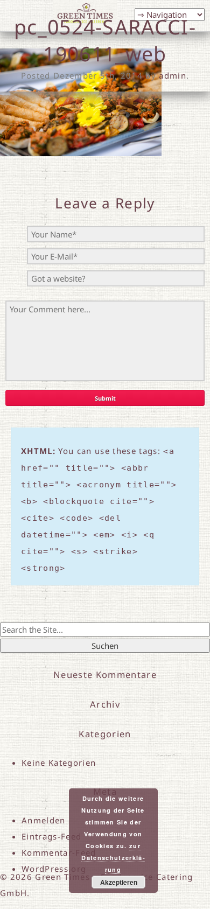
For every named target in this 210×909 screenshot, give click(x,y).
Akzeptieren (118, 882)
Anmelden (44, 820)
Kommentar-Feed (59, 852)
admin (172, 75)
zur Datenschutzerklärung (112, 857)
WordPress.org (54, 868)
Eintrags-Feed (51, 836)
